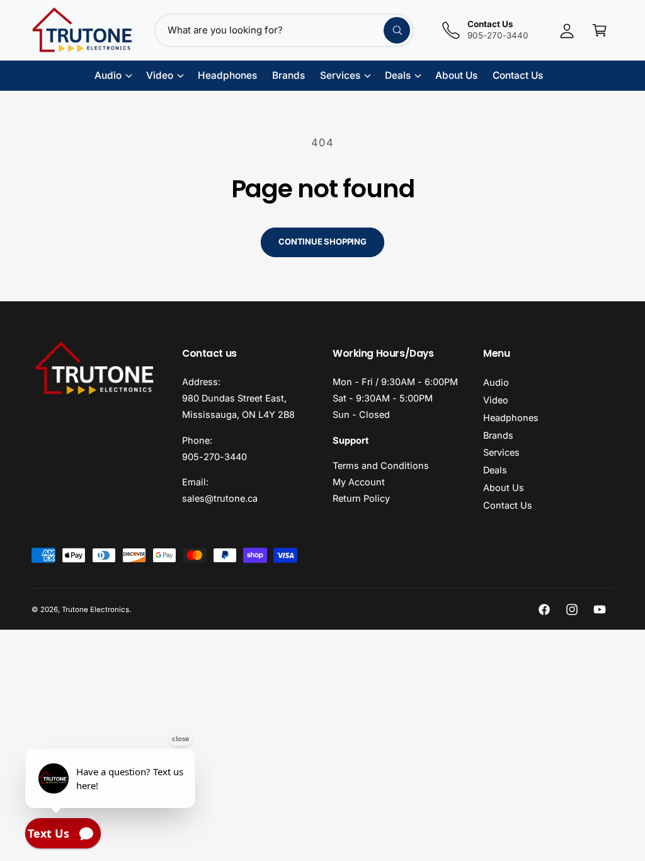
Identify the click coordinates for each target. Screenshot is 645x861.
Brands (498, 435)
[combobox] (284, 30)
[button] (599, 30)
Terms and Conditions (381, 465)
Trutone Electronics (95, 609)
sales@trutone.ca (220, 498)
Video (495, 400)
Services (501, 452)
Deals (495, 470)
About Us (503, 487)
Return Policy (361, 498)
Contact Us (507, 505)
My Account (359, 482)
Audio (496, 382)
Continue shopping (322, 241)
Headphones (511, 417)
